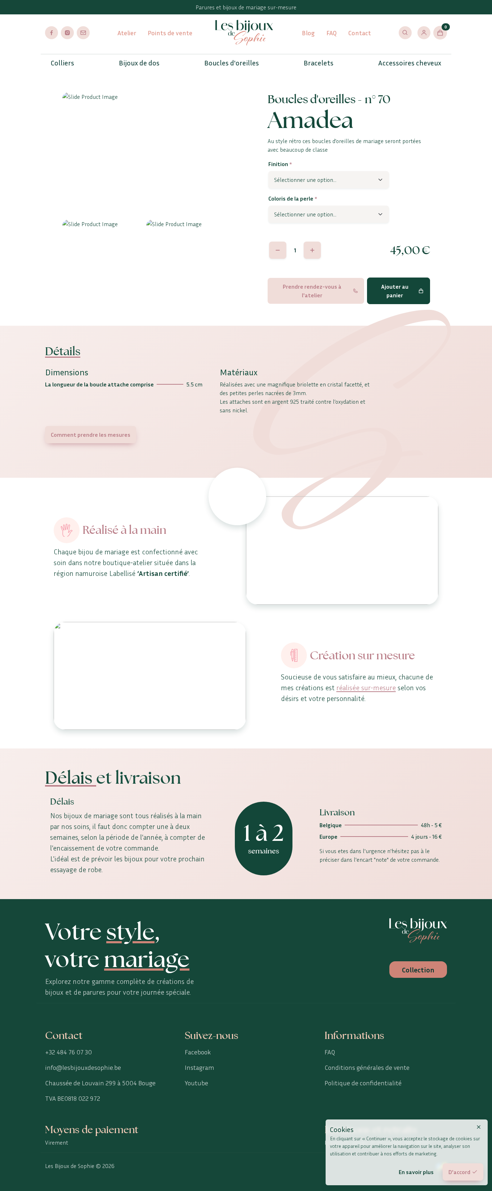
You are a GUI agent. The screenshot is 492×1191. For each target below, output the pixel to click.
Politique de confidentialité (363, 1083)
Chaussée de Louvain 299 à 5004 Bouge (100, 1083)
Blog (308, 33)
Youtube (196, 1083)
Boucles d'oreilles (231, 62)
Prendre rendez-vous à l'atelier (312, 291)
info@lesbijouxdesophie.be (83, 1067)
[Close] (479, 1127)
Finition (280, 164)
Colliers (62, 62)
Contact (359, 33)
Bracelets (319, 62)
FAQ (331, 33)
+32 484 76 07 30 (68, 1052)
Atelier (126, 33)
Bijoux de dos (139, 62)
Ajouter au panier (394, 291)
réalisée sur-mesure (366, 687)
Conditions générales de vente (367, 1067)
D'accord (459, 1172)
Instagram (199, 1067)
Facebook (198, 1052)
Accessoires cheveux (409, 62)
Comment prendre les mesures (90, 434)
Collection (418, 969)
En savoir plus (416, 1172)
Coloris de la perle (292, 198)
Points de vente (170, 33)
